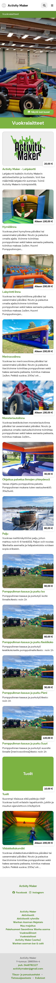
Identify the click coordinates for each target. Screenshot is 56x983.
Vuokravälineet (28, 933)
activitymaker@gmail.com (28, 968)
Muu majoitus (28, 925)
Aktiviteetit (28, 915)
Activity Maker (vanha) (28, 940)
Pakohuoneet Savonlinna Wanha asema (28, 929)
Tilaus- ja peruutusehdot (26, 974)
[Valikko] (52, 5)
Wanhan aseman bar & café (28, 943)
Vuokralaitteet (10, 14)
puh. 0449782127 (28, 965)
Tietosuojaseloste (21, 978)
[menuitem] (44, 5)
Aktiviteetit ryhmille (28, 918)
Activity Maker (28, 886)
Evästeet (40, 978)
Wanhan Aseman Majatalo (28, 922)
